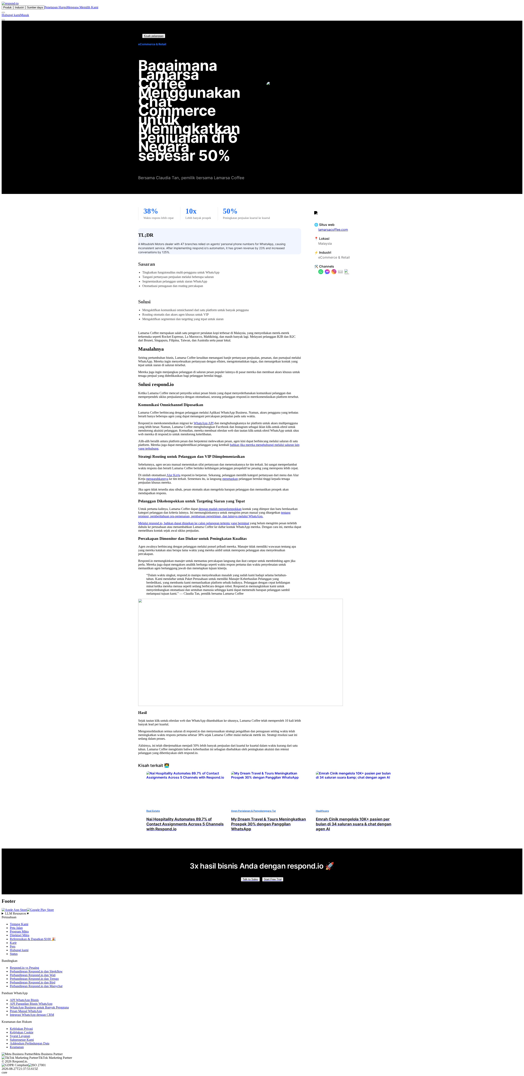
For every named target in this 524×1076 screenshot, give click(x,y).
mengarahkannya (157, 479)
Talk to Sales (250, 879)
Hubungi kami (11, 15)
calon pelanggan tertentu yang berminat (223, 523)
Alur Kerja (173, 475)
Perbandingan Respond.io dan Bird (32, 982)
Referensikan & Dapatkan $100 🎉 (33, 939)
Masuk (24, 15)
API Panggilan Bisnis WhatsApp (31, 1003)
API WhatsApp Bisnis (24, 1000)
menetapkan (230, 479)
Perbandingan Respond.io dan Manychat (36, 986)
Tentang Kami (19, 924)
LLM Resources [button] (17, 913)
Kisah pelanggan (154, 35)
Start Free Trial (273, 879)
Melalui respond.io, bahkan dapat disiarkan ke (168, 523)
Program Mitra (19, 931)
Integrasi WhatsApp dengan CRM (32, 1014)
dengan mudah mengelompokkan (220, 509)
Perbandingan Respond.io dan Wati (32, 975)
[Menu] (3, 19)
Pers (12, 946)
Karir (13, 942)
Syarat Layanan (20, 1036)
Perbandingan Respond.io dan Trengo (34, 978)
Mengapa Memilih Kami (82, 7)
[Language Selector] (3, 12)
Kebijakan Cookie (21, 1032)
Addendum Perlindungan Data (29, 1043)
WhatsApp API (203, 423)
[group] (262, 913)
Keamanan (17, 1047)
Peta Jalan (16, 928)
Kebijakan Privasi (21, 1028)
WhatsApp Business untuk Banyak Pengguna (39, 1007)
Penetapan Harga (55, 7)
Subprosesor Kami (22, 1039)
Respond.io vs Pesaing (24, 967)
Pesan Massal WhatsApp (26, 1011)
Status (14, 954)
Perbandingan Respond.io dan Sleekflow (36, 971)
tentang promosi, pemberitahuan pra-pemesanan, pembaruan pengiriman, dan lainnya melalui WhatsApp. (214, 514)
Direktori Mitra (19, 935)
